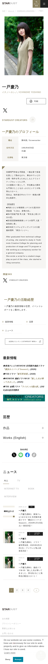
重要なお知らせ (8, 628)
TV (18, 481)
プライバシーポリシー (11, 623)
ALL (6, 481)
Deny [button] (7, 659)
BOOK (31, 489)
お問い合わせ (7, 633)
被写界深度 (23, 374)
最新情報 (9, 322)
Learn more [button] (9, 653)
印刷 (36, 101)
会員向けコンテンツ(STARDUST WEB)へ (23, 341)
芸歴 (31, 322)
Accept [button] (18, 659)
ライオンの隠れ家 (30, 386)
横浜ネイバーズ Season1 (16, 369)
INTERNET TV (11, 489)
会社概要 (6, 619)
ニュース (9, 330)
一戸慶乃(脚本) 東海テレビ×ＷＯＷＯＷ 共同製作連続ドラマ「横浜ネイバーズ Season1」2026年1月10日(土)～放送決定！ (31, 520)
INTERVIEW (10, 496)
